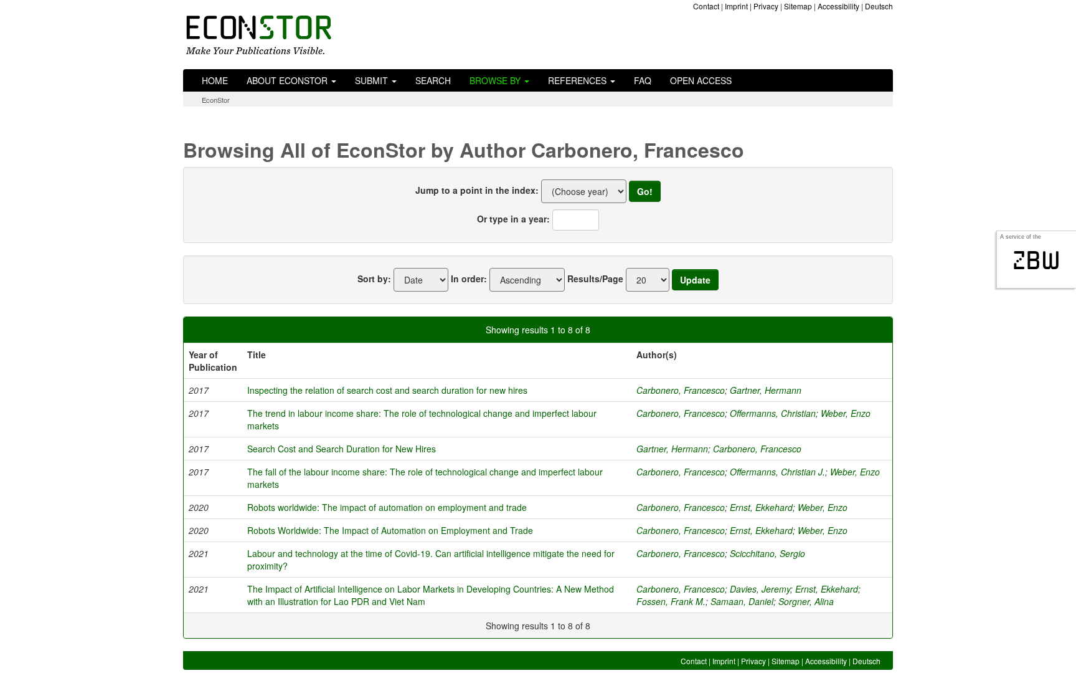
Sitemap (798, 6)
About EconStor (288, 80)
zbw (1036, 260)
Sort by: (374, 278)
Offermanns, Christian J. (777, 471)
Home (215, 80)
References (578, 80)
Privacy (765, 6)
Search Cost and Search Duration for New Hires (341, 448)
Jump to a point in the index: (477, 190)
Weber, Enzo (846, 413)
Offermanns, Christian (773, 413)
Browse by (496, 80)
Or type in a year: (513, 218)
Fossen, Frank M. (671, 601)
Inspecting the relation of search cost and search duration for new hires (387, 390)
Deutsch (879, 6)
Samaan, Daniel (741, 601)
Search (433, 80)
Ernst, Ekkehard (761, 507)
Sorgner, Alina (806, 601)
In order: (469, 278)
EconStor (216, 100)
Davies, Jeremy (760, 589)
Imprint (736, 6)
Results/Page (595, 278)
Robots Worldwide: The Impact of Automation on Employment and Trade (390, 530)
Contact (706, 6)
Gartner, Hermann (765, 390)
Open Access (701, 80)
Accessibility (838, 6)
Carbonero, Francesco (680, 390)
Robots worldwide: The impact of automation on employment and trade (387, 507)
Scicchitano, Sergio (767, 553)
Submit (372, 80)
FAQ (642, 80)
